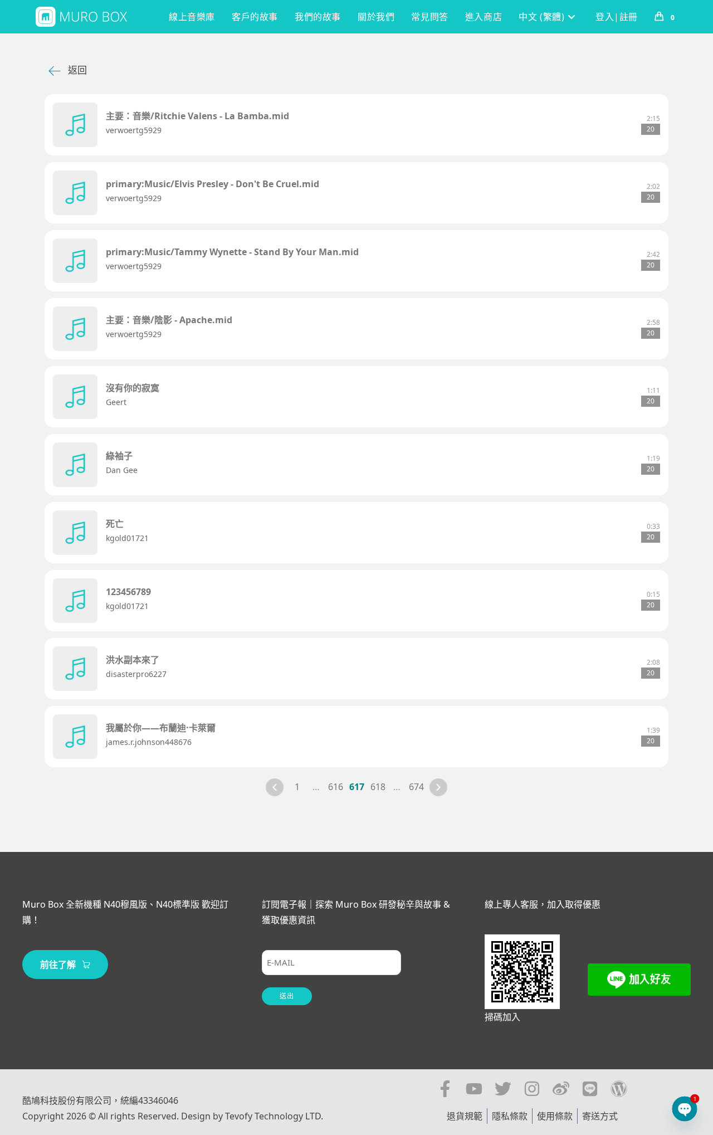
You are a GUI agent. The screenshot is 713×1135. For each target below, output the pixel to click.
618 (377, 787)
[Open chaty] (684, 1108)
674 (416, 787)
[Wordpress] (619, 1088)
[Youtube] (474, 1088)
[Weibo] (561, 1088)
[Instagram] (532, 1088)
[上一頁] (275, 787)
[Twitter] (503, 1088)
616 (335, 787)
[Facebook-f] (445, 1088)
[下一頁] (438, 787)
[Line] (590, 1088)
